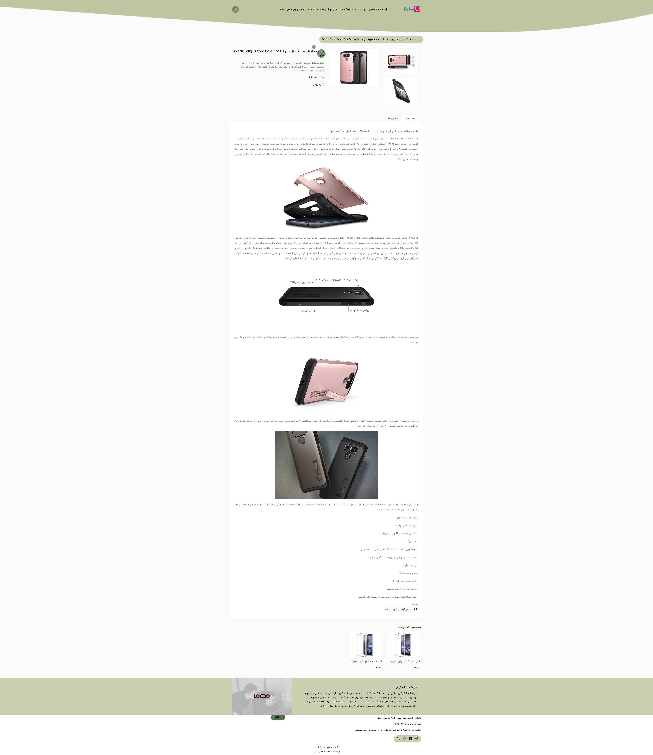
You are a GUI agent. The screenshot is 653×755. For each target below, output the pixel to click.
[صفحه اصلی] (419, 39)
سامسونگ (350, 9)
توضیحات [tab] (410, 118)
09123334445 (400, 724)
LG (415, 609)
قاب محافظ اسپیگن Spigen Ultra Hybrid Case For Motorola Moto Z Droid (405, 661)
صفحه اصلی (376, 9)
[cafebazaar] (278, 717)
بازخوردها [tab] (393, 118)
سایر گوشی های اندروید (324, 9)
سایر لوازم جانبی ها (293, 9)
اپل (363, 9)
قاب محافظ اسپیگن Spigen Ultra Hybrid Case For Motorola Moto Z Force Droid (365, 661)
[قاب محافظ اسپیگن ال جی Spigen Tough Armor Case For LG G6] (262, 696)
